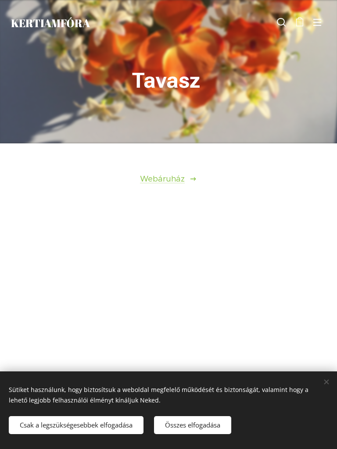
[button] (281, 22)
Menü (317, 22)
